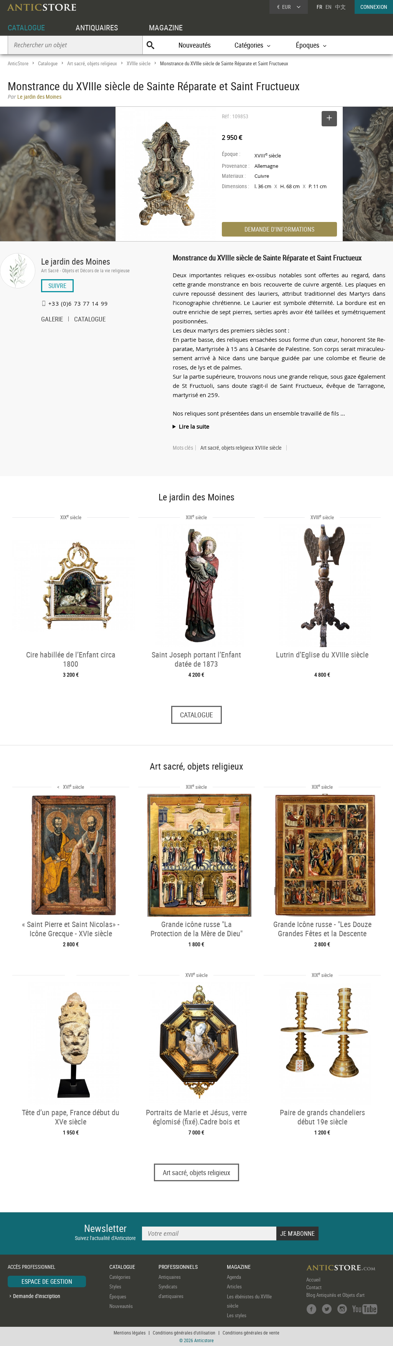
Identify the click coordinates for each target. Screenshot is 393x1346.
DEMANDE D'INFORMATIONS (279, 229)
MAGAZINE (166, 27)
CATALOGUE (26, 27)
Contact (314, 1287)
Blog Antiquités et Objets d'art (335, 1294)
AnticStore (18, 63)
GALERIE (52, 319)
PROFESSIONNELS (178, 1266)
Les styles (236, 1315)
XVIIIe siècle (138, 63)
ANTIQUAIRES (97, 27)
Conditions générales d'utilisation (184, 1332)
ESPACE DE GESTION (46, 1281)
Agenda (234, 1276)
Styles (115, 1286)
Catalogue (48, 63)
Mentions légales (129, 1332)
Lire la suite (194, 426)
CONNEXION (373, 6)
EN (328, 6)
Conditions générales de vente (251, 1332)
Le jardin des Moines (75, 261)
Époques (117, 1296)
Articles (234, 1286)
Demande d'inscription (36, 1296)
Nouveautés (194, 45)
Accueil (313, 1279)
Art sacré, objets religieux (92, 63)
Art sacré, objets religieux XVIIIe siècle (241, 447)
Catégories (119, 1276)
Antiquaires (170, 1276)
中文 (340, 6)
